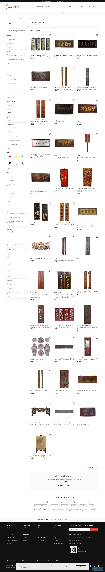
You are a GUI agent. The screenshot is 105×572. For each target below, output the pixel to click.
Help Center (9, 527)
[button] (92, 6)
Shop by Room (41, 540)
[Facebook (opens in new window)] (91, 566)
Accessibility (10, 543)
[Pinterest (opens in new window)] (94, 566)
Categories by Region (43, 534)
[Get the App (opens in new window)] (73, 549)
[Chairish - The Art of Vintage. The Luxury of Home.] (12, 6)
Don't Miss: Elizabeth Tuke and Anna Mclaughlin (52, 1)
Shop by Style (41, 527)
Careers (55, 534)
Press (55, 537)
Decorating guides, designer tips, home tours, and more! (81, 537)
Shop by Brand (41, 531)
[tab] (16, 39)
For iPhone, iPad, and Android (75, 543)
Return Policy (10, 534)
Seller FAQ (25, 540)
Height (8, 235)
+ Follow (16, 27)
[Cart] (96, 6)
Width (8, 241)
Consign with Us (26, 537)
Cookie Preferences (24, 567)
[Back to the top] (102, 563)
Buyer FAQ (25, 527)
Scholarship (56, 540)
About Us (56, 527)
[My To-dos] (86, 6)
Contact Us (9, 531)
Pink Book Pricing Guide (12, 540)
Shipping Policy (10, 537)
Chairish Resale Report (59, 543)
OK (81, 566)
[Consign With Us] (89, 6)
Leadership (56, 531)
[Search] (70, 6)
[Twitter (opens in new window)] (98, 566)
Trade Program (26, 531)
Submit (94, 529)
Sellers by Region (42, 537)
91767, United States (17, 127)
